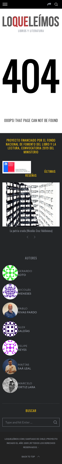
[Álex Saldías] (10, 329)
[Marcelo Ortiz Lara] (10, 385)
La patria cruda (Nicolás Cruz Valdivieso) (31, 231)
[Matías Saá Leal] (10, 366)
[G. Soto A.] (10, 273)
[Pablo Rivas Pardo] (10, 310)
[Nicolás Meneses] (10, 291)
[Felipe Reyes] (10, 348)
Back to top (28, 457)
